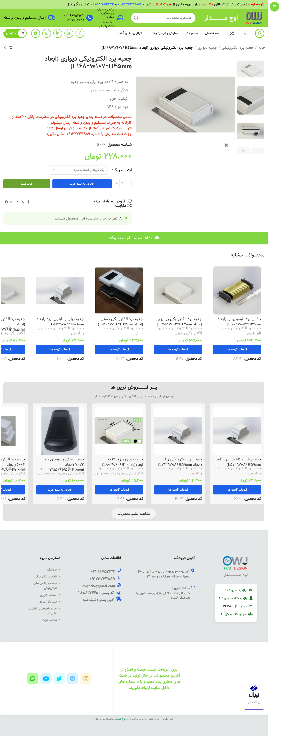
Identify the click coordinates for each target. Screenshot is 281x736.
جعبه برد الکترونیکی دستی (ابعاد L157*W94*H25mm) (120, 321)
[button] (258, 150)
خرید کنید (27, 183)
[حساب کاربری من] (260, 33)
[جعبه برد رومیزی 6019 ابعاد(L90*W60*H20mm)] (119, 431)
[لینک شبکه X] (68, 33)
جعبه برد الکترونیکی (238, 47)
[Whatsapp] (32, 678)
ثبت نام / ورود (48, 601)
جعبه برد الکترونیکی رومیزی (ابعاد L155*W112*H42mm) (179, 321)
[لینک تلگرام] (35, 33)
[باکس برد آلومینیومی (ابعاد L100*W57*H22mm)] (237, 290)
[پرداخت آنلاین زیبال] (254, 695)
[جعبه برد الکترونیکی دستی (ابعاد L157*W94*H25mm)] (119, 290)
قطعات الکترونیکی (45, 576)
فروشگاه (51, 569)
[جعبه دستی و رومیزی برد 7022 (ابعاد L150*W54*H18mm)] (60, 431)
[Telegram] (72, 678)
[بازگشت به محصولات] (10, 47)
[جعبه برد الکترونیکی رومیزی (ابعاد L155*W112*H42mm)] (178, 290)
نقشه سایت (49, 620)
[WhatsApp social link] (46, 33)
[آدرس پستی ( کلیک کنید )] (119, 599)
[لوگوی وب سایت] (254, 17)
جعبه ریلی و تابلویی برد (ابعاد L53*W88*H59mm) (60, 321)
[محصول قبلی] (15, 47)
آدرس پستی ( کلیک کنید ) (97, 600)
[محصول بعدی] (5, 47)
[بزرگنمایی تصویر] (226, 145)
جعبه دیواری (207, 47)
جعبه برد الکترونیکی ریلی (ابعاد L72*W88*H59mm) (180, 462)
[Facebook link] (80, 33)
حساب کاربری (48, 595)
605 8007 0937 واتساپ (106, 24)
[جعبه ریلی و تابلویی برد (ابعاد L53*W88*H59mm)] (60, 290)
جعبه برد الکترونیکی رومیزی (179, 330)
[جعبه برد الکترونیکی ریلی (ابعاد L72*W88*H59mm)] (178, 431)
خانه (261, 47)
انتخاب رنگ (123, 170)
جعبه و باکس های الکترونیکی (45, 586)
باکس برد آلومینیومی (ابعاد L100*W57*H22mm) (239, 321)
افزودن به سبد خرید (82, 183)
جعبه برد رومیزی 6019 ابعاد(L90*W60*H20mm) (122, 462)
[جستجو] (136, 18)
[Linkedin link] (57, 33)
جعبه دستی (46, 473)
